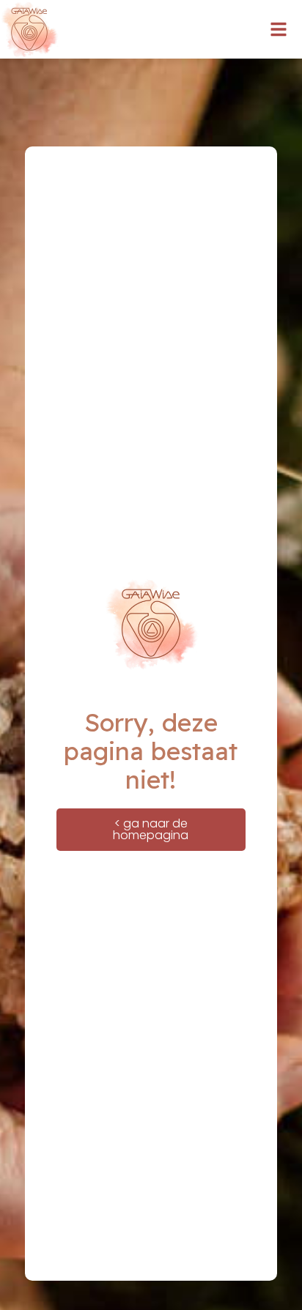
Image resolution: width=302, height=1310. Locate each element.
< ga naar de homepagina (150, 829)
